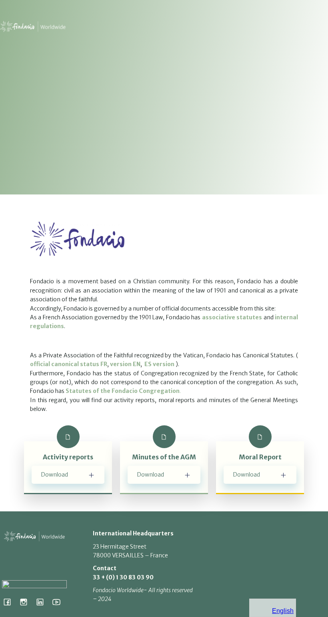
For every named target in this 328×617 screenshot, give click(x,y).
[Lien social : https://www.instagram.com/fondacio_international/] (26, 602)
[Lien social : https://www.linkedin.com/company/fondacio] (43, 602)
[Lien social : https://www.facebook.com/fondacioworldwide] (10, 602)
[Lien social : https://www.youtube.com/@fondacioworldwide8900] (59, 602)
